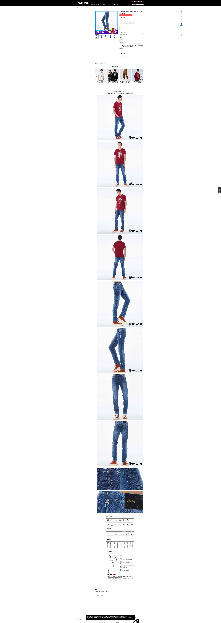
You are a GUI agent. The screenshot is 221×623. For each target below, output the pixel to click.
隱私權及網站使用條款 (102, 622)
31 (124, 22)
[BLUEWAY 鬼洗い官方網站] (83, 3)
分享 (121, 56)
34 (130, 22)
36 (133, 22)
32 (127, 22)
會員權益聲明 (118, 622)
